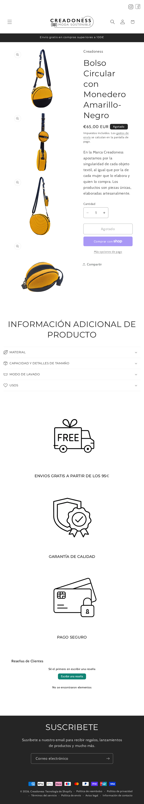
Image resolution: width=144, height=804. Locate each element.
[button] (10, 22)
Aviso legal (92, 795)
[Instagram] (130, 7)
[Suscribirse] (108, 758)
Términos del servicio (44, 795)
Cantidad (89, 204)
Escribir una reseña (72, 676)
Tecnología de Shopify (58, 791)
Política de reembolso (89, 791)
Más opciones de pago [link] (108, 251)
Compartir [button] (94, 264)
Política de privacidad (120, 791)
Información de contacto (118, 795)
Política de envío (71, 795)
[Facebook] (137, 7)
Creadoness (37, 791)
